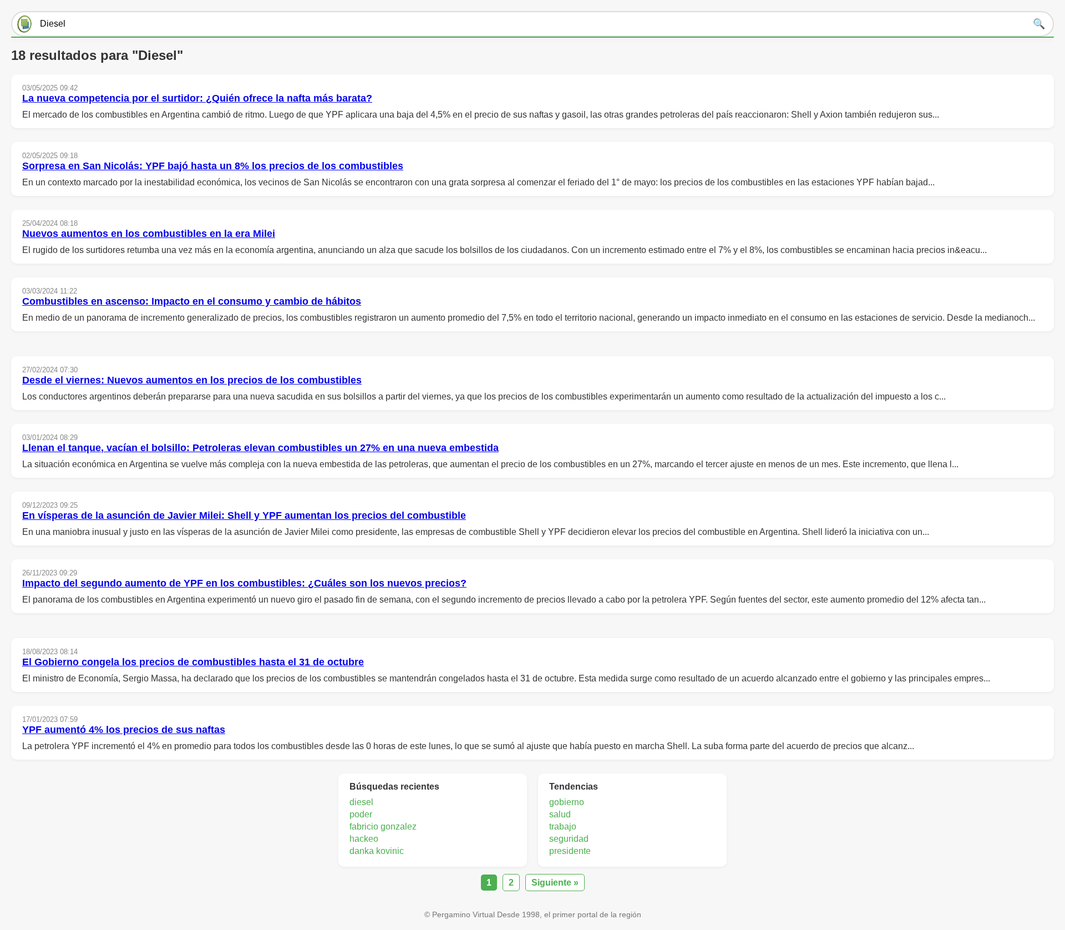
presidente (570, 851)
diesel (361, 802)
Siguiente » (555, 882)
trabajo (562, 826)
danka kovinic (376, 851)
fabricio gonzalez (383, 826)
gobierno (566, 802)
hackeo (363, 838)
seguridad (569, 838)
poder (360, 814)
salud (560, 814)
